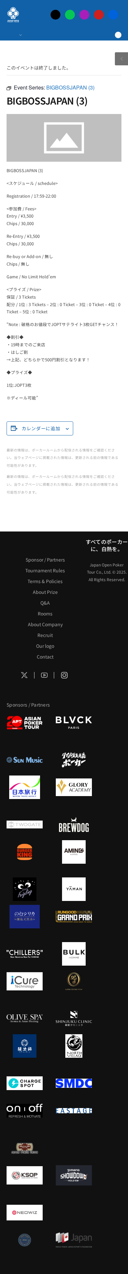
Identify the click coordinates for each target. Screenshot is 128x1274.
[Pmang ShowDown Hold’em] (74, 1175)
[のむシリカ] (25, 916)
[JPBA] (25, 1240)
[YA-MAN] (74, 889)
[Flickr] (113, 15)
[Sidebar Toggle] (121, 58)
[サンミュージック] (25, 759)
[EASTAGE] (74, 1110)
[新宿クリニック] (74, 1018)
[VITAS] (74, 852)
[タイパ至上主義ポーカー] (74, 759)
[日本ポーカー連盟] (25, 1148)
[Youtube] (99, 15)
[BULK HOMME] (74, 954)
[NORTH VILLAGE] (74, 1046)
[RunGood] (74, 916)
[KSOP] (25, 1175)
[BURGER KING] (25, 852)
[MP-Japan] (74, 1240)
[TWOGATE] (25, 824)
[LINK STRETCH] (74, 981)
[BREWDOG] (74, 824)
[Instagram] (84, 15)
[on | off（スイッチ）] (25, 1110)
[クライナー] (25, 889)
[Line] (70, 15)
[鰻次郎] (25, 1046)
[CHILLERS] (25, 954)
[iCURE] (25, 981)
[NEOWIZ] (25, 1212)
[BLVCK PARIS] (74, 722)
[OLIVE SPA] (25, 1018)
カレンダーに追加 (41, 428)
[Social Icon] (24, 675)
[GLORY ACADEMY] (74, 787)
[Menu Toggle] (14, 35)
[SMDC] (74, 1083)
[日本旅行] (25, 787)
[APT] (25, 722)
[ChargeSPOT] (25, 1083)
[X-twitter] (55, 15)
